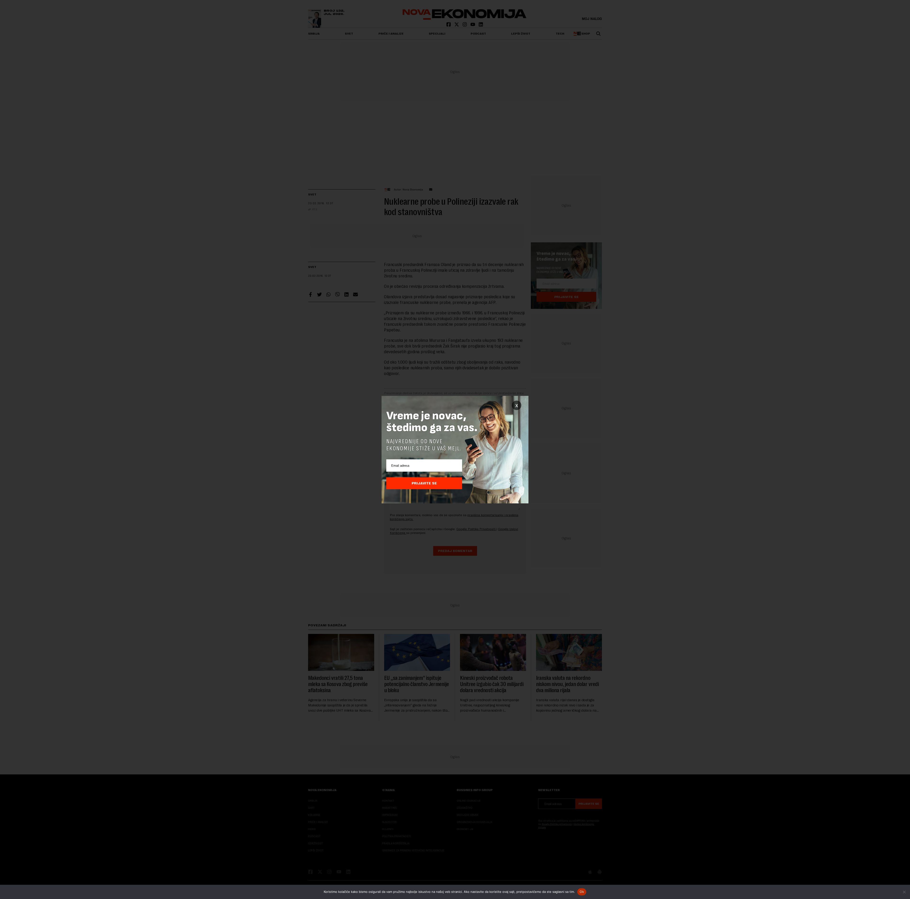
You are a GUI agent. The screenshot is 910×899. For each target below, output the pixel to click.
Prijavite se (424, 483)
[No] (904, 892)
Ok (582, 892)
